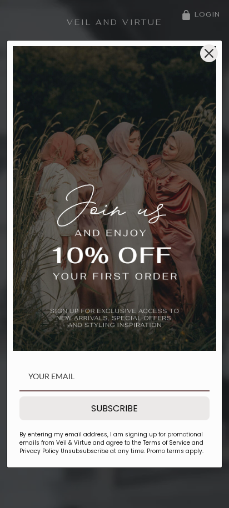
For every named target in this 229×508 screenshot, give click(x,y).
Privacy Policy (39, 451)
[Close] (209, 53)
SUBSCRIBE (114, 408)
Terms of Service (166, 443)
